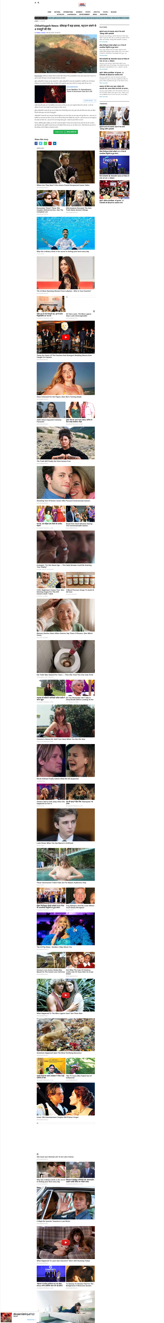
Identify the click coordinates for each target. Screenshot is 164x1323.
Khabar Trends (40, 32)
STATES (105, 12)
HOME (49, 12)
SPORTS (87, 12)
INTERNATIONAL (68, 12)
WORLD (95, 14)
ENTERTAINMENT (84, 14)
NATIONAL (57, 12)
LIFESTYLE (97, 12)
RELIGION (113, 12)
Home (36, 21)
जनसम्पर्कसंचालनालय (71, 14)
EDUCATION (103, 14)
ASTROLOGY (60, 14)
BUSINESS (79, 12)
